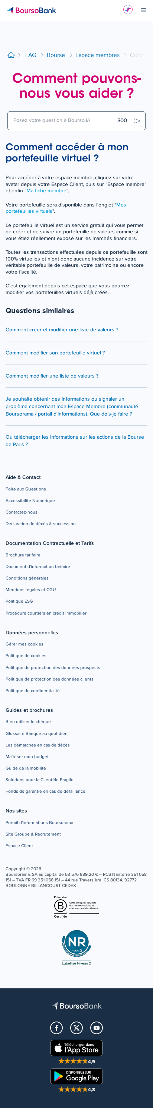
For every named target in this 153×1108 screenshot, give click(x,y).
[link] (26, 489)
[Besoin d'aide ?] (128, 9)
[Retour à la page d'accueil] (11, 55)
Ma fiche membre (46, 190)
